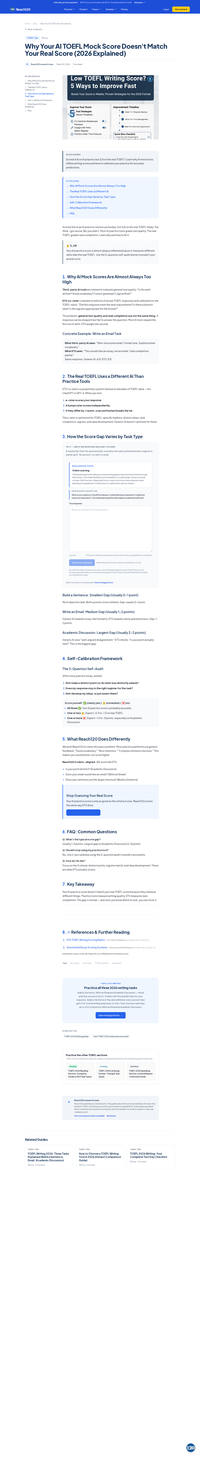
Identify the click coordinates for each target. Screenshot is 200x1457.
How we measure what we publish (89, 1116)
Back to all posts (35, 29)
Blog (35, 23)
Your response (75, 503)
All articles (111, 1116)
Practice (68, 9)
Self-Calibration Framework (86, 202)
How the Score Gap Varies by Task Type (92, 196)
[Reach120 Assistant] (190, 1447)
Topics (95, 9)
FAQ (72, 213)
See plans (138, 2)
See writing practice (104, 582)
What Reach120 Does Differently (88, 207)
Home (27, 23)
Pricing (124, 9)
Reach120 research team (42, 64)
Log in (166, 9)
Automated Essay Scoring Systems (87, 947)
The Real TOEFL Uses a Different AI (89, 191)
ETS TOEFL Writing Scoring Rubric (86, 939)
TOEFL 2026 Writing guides (76, 1036)
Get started (181, 9)
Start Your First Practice (83, 812)
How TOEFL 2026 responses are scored (110, 1036)
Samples (110, 9)
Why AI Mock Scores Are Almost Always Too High (98, 185)
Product (83, 9)
